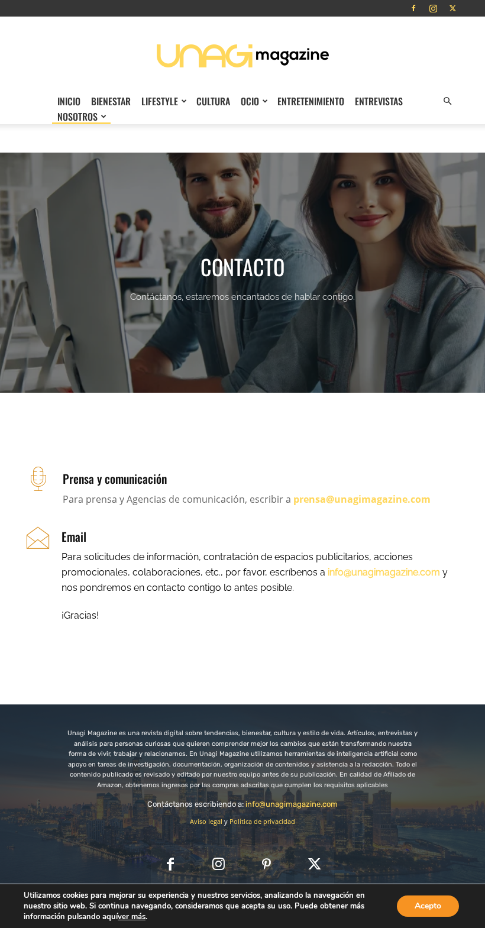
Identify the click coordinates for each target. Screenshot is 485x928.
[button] (447, 101)
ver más (132, 916)
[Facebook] (413, 8)
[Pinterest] (266, 865)
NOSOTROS (77, 116)
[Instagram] (433, 8)
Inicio (68, 101)
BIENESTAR (111, 101)
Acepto (428, 905)
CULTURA (213, 101)
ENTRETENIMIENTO (310, 101)
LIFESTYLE (159, 101)
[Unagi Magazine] (242, 55)
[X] (452, 8)
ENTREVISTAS (379, 101)
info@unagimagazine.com (291, 804)
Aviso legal (206, 821)
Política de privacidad (262, 821)
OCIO (250, 101)
